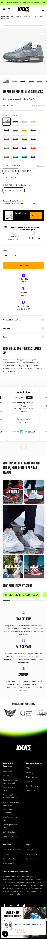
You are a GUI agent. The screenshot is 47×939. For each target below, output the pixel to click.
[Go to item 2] (14, 82)
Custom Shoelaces (10, 859)
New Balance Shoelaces (8, 811)
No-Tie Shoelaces (9, 832)
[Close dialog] (44, 908)
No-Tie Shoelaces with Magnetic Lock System (30, 924)
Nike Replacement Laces (10, 788)
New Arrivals (8, 771)
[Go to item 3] (23, 82)
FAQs (28, 768)
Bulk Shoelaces (8, 863)
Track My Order (32, 777)
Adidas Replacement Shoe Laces (11, 803)
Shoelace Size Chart (11, 836)
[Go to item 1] (6, 82)
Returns (29, 781)
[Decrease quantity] (6, 255)
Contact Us (30, 790)
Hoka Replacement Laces (10, 818)
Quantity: (6, 250)
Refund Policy (31, 854)
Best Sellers (7, 775)
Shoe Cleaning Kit (20, 214)
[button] (21, 447)
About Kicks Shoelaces (12, 850)
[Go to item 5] (39, 82)
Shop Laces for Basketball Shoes (20, 595)
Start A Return (32, 786)
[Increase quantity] (15, 255)
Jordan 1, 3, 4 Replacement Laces (10, 796)
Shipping (29, 772)
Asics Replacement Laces (10, 826)
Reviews (6, 854)
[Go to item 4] (31, 82)
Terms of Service (32, 859)
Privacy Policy (31, 850)
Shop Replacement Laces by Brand (10, 781)
